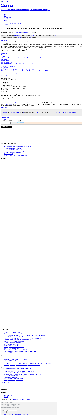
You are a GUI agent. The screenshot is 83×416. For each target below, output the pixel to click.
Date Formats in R (8, 154)
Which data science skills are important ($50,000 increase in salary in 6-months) (24, 335)
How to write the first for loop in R (13, 149)
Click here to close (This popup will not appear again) (14, 414)
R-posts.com (17, 35)
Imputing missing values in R (11, 348)
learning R (37, 112)
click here (19, 37)
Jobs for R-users (9, 356)
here (56, 35)
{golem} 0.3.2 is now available (12, 332)
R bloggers (26, 32)
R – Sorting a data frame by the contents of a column (17, 155)
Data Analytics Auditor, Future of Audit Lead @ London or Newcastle (22, 365)
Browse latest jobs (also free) (14, 23)
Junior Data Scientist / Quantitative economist (15, 359)
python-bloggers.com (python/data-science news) (18, 368)
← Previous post (5, 117)
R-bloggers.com (4, 112)
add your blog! (7, 17)
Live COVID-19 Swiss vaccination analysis (15, 352)
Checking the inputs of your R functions (14, 347)
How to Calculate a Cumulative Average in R (15, 151)
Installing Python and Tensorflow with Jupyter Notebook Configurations (22, 374)
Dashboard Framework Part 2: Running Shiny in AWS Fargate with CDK (23, 338)
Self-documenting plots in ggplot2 (12, 152)
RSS (5, 16)
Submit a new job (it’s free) (14, 21)
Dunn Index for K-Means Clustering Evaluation (16, 372)
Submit (4, 412)
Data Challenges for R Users (11, 344)
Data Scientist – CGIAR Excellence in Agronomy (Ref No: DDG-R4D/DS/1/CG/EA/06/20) (27, 363)
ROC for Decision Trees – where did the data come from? (15, 102)
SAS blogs (6, 397)
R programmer (7, 362)
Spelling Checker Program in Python (13, 380)
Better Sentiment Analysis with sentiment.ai (15, 341)
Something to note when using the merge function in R (18, 339)
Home (5, 13)
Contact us (6, 24)
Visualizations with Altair (10, 377)
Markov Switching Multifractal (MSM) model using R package (20, 336)
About (5, 14)
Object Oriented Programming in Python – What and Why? (19, 371)
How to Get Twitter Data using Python (14, 375)
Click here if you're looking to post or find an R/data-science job (64, 112)
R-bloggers (32, 35)
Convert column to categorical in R (13, 334)
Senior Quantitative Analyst (11, 360)
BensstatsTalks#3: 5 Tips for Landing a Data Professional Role (20, 351)
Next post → (4, 119)
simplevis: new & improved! (11, 345)
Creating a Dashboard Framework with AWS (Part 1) (17, 350)
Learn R (6, 19)
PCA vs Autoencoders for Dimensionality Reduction (17, 146)
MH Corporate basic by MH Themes (20, 399)
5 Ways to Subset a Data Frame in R (13, 148)
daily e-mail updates (15, 112)
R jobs (5, 20)
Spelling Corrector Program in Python (13, 378)
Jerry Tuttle (19, 32)
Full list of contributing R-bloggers (10, 382)
